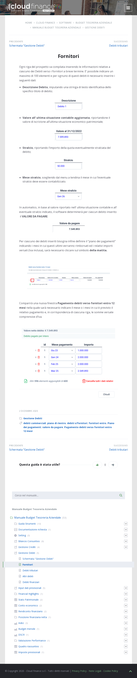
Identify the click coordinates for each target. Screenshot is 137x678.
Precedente (16, 41)
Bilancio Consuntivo (29, 541)
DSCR (21, 634)
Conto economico (28, 605)
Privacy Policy (79, 670)
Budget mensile (26, 628)
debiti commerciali (34, 423)
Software (65, 22)
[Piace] (97, 464)
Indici (21, 623)
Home (28, 22)
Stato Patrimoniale (28, 599)
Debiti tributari (118, 45)
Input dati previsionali (29, 588)
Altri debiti (28, 576)
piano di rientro (56, 423)
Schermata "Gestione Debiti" (27, 45)
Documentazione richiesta (32, 529)
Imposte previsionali (29, 652)
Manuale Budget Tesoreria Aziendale (56, 27)
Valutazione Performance (32, 640)
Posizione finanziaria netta (32, 617)
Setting (22, 535)
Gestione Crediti (27, 547)
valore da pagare (52, 427)
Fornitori (28, 564)
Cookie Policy (110, 670)
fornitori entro (97, 423)
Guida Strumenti (27, 523)
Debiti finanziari (31, 582)
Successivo (121, 41)
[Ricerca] (120, 495)
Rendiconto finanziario (30, 611)
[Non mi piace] (113, 464)
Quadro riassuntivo (28, 646)
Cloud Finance (45, 22)
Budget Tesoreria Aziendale (94, 22)
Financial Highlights (28, 593)
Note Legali (95, 670)
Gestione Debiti (95, 27)
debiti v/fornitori (77, 423)
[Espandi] (125, 523)
